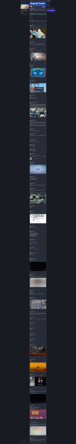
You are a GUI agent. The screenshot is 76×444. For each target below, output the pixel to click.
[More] (45, 62)
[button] (38, 198)
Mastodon (25, 3)
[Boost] (34, 62)
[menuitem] (38, 266)
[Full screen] (45, 270)
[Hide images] (30, 108)
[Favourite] (38, 62)
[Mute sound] (31, 270)
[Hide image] (30, 29)
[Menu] (45, 6)
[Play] (30, 270)
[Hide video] (43, 270)
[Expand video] (44, 270)
